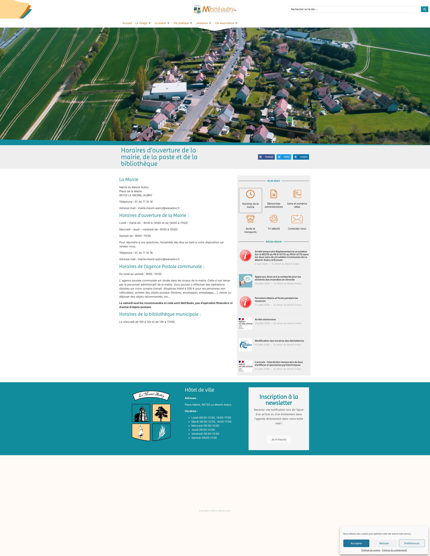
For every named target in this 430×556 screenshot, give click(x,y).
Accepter (356, 543)
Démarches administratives (274, 205)
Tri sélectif (274, 228)
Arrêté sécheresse (265, 319)
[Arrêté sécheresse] (245, 329)
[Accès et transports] (250, 219)
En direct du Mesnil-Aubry (285, 263)
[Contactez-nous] (297, 219)
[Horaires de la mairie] (250, 194)
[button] (266, 157)
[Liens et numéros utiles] (297, 194)
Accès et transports (250, 230)
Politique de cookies (370, 550)
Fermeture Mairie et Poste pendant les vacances (276, 299)
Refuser (384, 543)
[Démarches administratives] (274, 194)
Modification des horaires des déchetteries (279, 340)
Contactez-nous (297, 228)
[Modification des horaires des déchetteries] (245, 350)
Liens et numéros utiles (297, 205)
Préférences (411, 543)
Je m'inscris (278, 439)
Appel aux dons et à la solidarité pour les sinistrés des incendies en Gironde (278, 278)
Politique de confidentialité (394, 550)
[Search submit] (424, 9)
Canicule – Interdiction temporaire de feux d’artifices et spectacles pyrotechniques (279, 363)
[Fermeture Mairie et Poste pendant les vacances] (245, 308)
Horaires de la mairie (250, 205)
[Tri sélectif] (274, 219)
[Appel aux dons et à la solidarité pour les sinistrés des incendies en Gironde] (245, 286)
